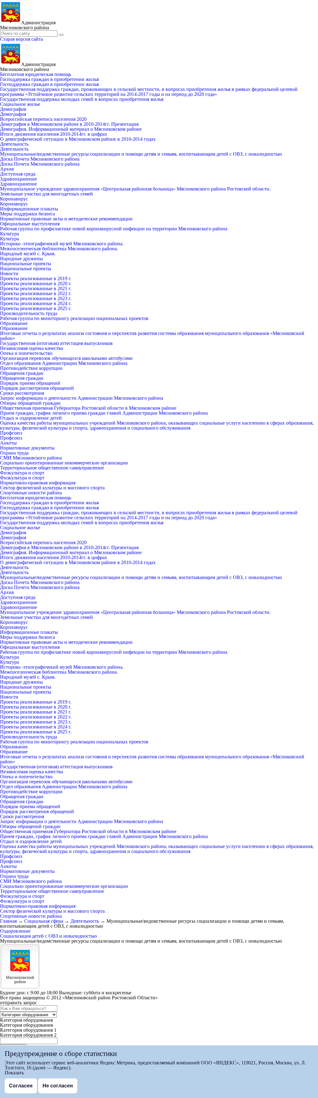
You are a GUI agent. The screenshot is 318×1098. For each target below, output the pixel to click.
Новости (9, 273)
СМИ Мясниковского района (31, 457)
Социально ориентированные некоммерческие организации (64, 462)
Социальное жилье (20, 104)
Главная (8, 921)
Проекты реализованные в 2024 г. (35, 303)
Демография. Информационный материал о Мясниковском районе (71, 129)
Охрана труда (14, 452)
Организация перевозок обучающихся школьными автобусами (66, 358)
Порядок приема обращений (30, 383)
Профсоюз (11, 433)
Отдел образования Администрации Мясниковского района (63, 363)
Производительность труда (28, 313)
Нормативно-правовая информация (37, 482)
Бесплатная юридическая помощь (35, 74)
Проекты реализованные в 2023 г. (35, 298)
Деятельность (14, 144)
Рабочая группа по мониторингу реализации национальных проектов (74, 318)
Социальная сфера (43, 921)
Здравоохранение (18, 178)
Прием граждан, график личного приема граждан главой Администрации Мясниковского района (104, 413)
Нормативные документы (27, 447)
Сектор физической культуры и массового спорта (52, 487)
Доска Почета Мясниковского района (40, 159)
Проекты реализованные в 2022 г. (35, 293)
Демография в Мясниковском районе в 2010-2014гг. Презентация (69, 124)
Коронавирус (14, 198)
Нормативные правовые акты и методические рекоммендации (66, 218)
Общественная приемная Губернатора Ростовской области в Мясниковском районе (88, 408)
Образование (14, 323)
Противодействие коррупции (31, 368)
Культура (9, 233)
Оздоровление (15, 931)
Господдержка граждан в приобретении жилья (49, 79)
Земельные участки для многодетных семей (46, 193)
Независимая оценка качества (31, 348)
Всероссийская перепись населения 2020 (43, 119)
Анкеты (8, 442)
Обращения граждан (21, 373)
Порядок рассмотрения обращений (37, 388)
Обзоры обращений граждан (30, 403)
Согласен (21, 1085)
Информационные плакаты (29, 208)
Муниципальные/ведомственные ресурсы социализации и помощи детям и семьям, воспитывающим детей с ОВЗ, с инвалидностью (141, 154)
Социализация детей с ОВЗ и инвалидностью (48, 936)
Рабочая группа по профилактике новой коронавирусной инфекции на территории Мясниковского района (113, 228)
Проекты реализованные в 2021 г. (35, 288)
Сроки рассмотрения (22, 393)
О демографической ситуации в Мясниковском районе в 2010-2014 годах (78, 139)
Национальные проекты (25, 263)
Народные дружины (21, 258)
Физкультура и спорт (22, 472)
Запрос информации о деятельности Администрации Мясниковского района (81, 398)
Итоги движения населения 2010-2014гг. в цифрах (53, 134)
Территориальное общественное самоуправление (52, 467)
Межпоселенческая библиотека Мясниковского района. (59, 248)
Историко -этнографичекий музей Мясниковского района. (62, 243)
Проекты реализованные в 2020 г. (35, 283)
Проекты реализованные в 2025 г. (35, 308)
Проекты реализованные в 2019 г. (35, 278)
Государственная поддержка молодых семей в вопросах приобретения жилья (81, 99)
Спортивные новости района (31, 492)
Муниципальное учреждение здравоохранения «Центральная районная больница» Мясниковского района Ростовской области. (135, 188)
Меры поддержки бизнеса (27, 213)
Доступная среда (17, 174)
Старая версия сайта (21, 39)
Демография (13, 109)
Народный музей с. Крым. (28, 253)
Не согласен (58, 1085)
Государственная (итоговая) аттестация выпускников (56, 343)
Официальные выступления (30, 223)
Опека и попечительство (26, 353)
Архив (7, 169)
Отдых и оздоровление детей (31, 418)
